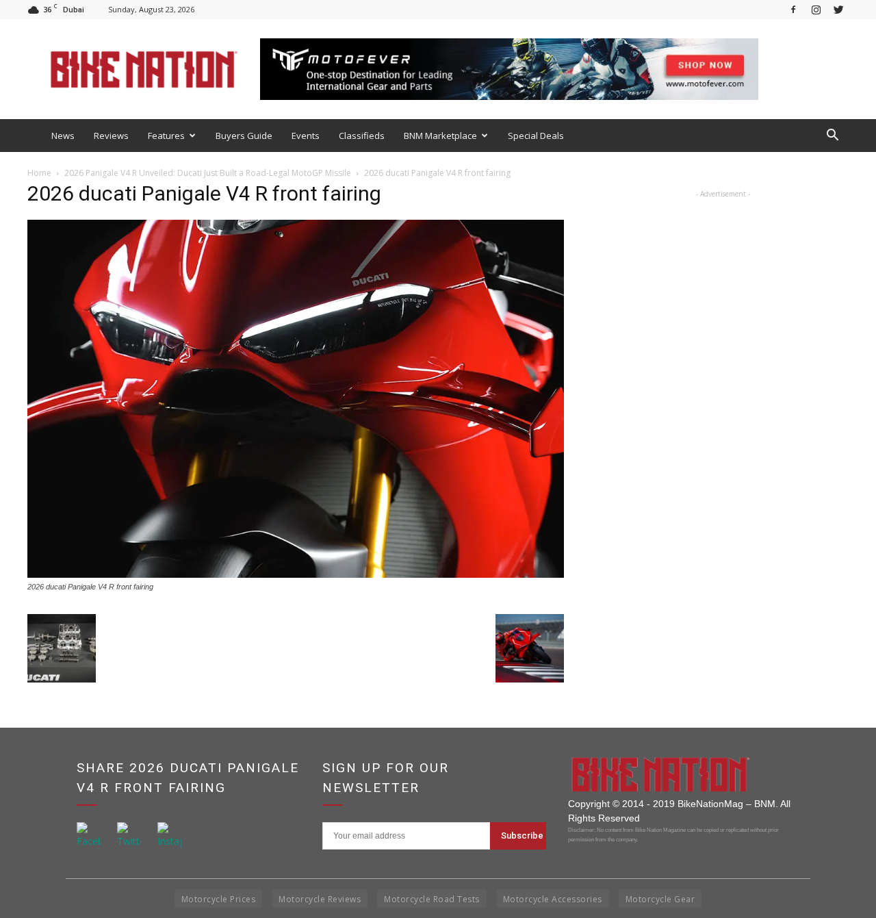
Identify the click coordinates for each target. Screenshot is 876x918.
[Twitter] (838, 9)
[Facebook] (793, 9)
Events (306, 135)
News (63, 135)
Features (166, 135)
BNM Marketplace (440, 135)
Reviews (111, 135)
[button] (832, 135)
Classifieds (362, 135)
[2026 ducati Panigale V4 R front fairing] (295, 574)
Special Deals (536, 135)
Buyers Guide (244, 135)
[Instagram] (816, 9)
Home (39, 173)
